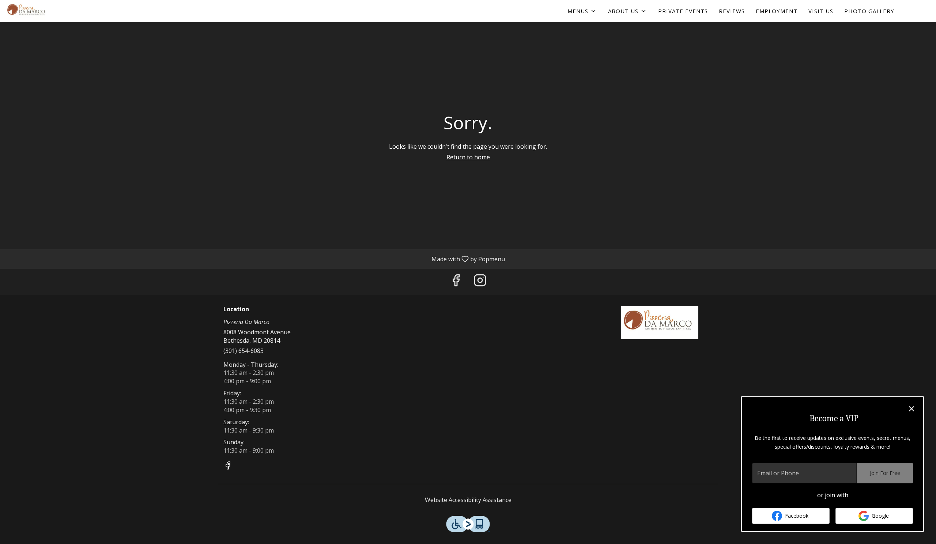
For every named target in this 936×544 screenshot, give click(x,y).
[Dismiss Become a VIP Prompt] (911, 409)
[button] (582, 11)
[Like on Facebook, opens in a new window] (456, 282)
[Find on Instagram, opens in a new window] (480, 282)
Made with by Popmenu (255, 258)
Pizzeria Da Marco (659, 322)
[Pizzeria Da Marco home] (39, 11)
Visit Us (820, 11)
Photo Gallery (869, 11)
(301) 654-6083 (243, 351)
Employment (776, 11)
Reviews (732, 11)
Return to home (468, 157)
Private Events (683, 11)
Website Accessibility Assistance (468, 500)
